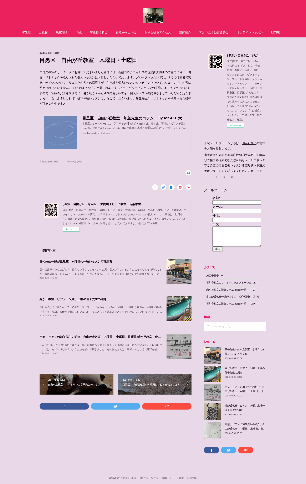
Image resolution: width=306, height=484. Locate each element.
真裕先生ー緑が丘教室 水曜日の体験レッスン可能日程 (76, 261)
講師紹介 (185, 32)
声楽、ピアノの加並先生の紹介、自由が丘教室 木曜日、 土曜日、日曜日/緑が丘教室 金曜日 (102, 336)
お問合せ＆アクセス (158, 32)
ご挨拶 (43, 32)
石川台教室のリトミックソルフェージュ (231, 282)
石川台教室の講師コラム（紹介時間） (231, 303)
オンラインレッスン (250, 32)
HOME (26, 32)
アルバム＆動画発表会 (213, 32)
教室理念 (62, 32)
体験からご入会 (126, 32)
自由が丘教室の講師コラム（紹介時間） (232, 296)
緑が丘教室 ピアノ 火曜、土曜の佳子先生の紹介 (73, 299)
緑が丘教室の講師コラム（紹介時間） (231, 289)
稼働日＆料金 (99, 32)
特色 (79, 32)
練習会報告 (215, 275)
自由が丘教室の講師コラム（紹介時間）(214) (61, 161)
